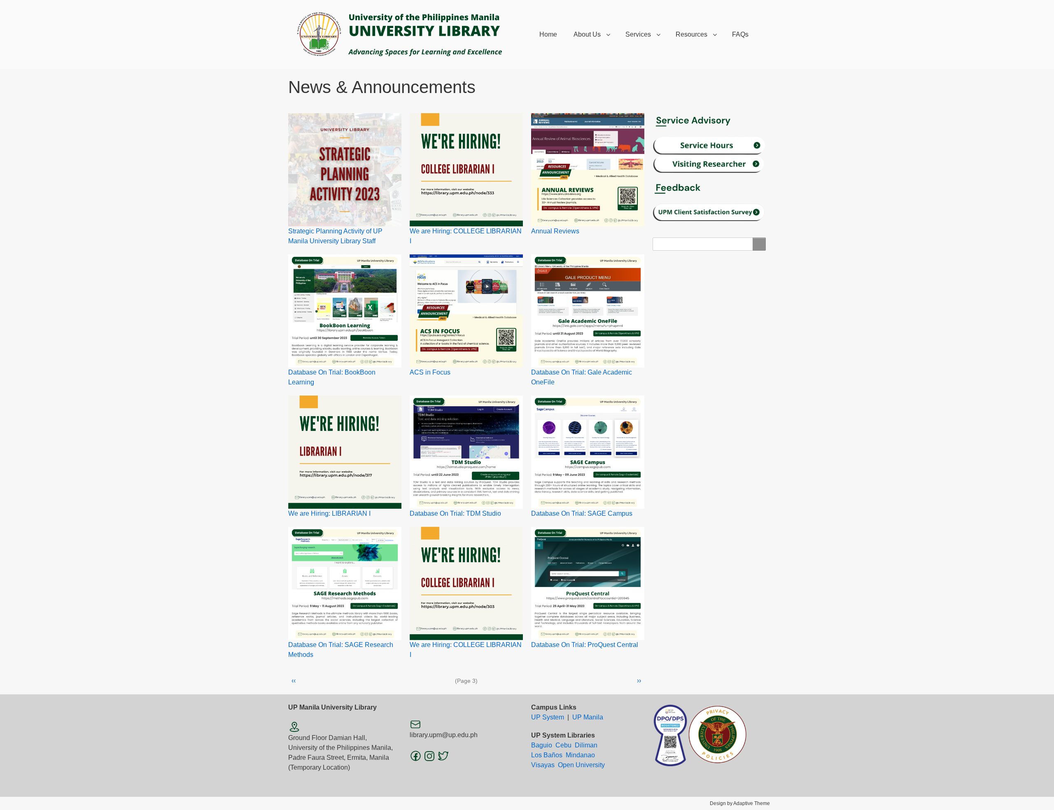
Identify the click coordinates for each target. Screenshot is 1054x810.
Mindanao (580, 755)
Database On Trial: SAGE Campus (581, 513)
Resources (691, 34)
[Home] (405, 34)
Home (548, 34)
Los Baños (546, 755)
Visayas (543, 764)
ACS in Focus (430, 372)
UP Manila (587, 717)
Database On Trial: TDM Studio (455, 513)
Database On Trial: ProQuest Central (584, 644)
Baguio (541, 745)
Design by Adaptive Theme (740, 803)
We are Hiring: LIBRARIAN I (329, 513)
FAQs (740, 34)
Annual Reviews (555, 231)
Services (638, 34)
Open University (581, 764)
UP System (547, 717)
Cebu (563, 745)
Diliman (586, 745)
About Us (587, 34)
